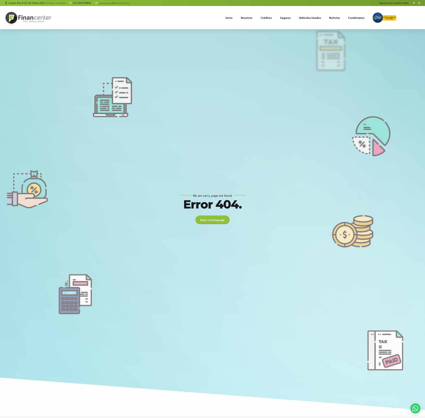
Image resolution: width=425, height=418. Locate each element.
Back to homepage (212, 219)
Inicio (229, 17)
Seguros (285, 17)
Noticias (334, 17)
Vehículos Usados (310, 17)
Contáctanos (356, 17)
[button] (415, 408)
